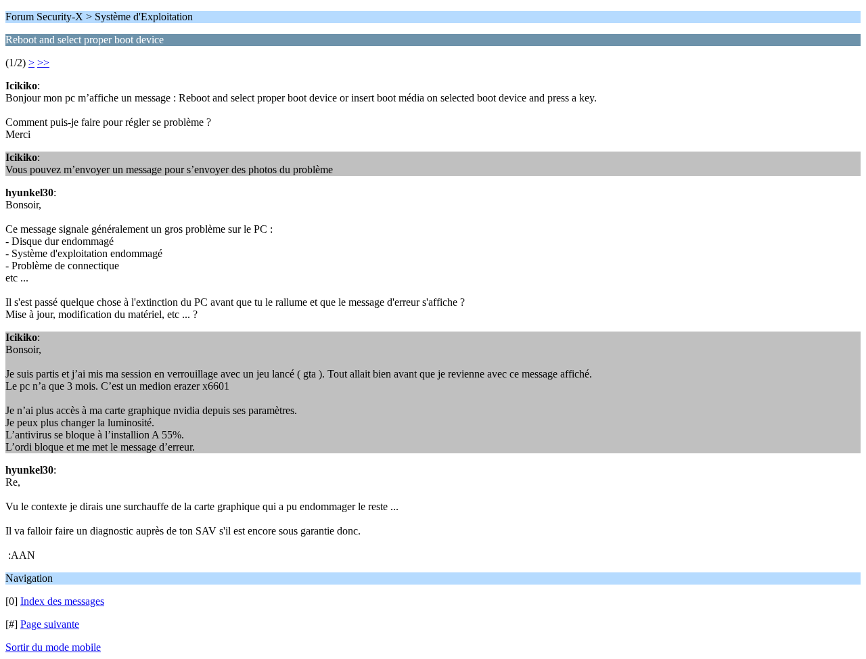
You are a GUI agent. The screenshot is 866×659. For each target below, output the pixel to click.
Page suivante (49, 624)
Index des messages (62, 601)
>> (43, 62)
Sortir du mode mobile (53, 647)
